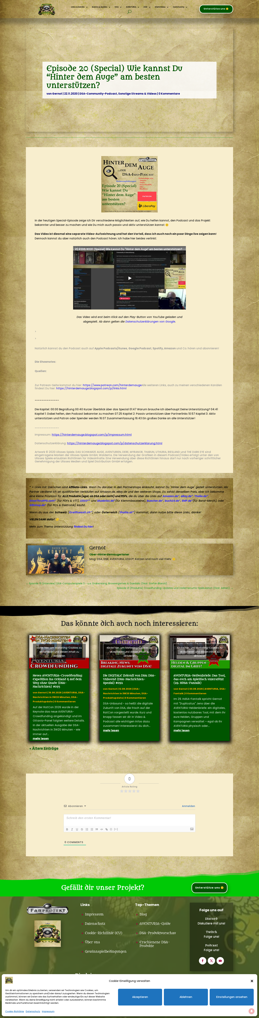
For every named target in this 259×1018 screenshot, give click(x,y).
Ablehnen (186, 997)
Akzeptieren (140, 997)
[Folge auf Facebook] (202, 960)
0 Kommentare (169, 93)
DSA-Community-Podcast (98, 93)
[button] (252, 981)
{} (111, 829)
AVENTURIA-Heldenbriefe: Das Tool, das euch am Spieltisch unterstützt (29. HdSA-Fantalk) (199, 679)
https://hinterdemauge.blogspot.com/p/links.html (91, 388)
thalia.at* (127, 512)
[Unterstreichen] (77, 829)
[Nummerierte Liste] (86, 829)
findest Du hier (83, 526)
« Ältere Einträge (43, 748)
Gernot (57, 93)
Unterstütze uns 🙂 (216, 8)
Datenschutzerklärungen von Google (150, 321)
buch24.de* (172, 501)
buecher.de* (155, 501)
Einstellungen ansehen (231, 997)
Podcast (211, 945)
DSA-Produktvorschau (158, 933)
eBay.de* (187, 496)
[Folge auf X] (211, 960)
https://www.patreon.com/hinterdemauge (112, 385)
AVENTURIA (70, 692)
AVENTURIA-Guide (155, 924)
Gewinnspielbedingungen (106, 952)
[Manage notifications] (251, 1011)
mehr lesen (41, 738)
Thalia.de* (201, 496)
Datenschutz (33, 1011)
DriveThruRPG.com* (42, 501)
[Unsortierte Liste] (91, 829)
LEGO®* (85, 501)
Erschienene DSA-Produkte (155, 944)
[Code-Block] (101, 829)
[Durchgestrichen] (81, 829)
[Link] (106, 829)
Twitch (211, 932)
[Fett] (67, 829)
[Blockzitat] (96, 829)
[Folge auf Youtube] (220, 960)
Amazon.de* (171, 496)
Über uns (92, 942)
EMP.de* (187, 501)
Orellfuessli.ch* (80, 512)
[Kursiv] (72, 829)
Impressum (48, 1011)
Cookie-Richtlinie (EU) (103, 933)
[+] (116, 829)
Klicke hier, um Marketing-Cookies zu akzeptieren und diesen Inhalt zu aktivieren (59, 652)
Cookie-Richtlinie (14, 1011)
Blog (143, 914)
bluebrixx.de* (106, 501)
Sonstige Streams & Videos (137, 93)
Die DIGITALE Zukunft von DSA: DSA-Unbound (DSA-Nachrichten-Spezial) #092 (129, 679)
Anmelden (188, 806)
